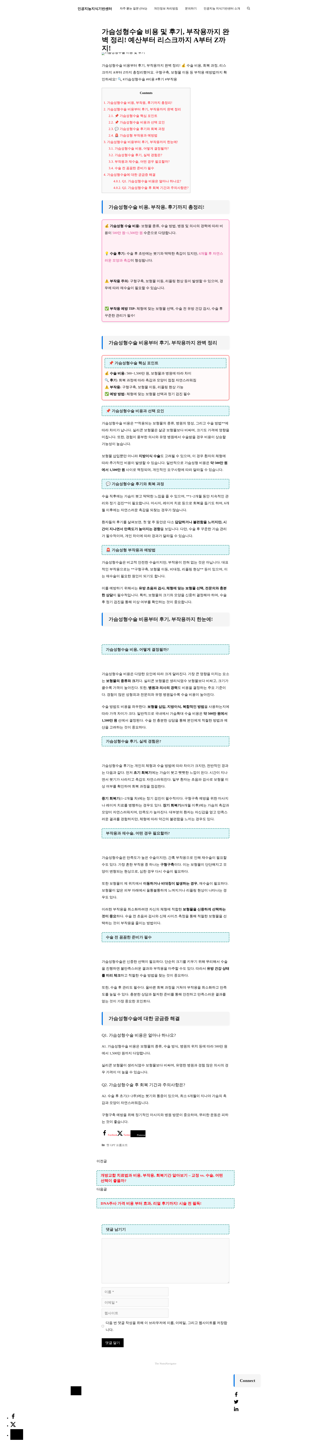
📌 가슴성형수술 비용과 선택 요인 (137, 122)
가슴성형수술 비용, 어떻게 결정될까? (139, 148)
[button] (248, 8)
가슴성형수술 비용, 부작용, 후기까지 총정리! (138, 103)
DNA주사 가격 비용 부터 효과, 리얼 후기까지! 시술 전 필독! (151, 1203)
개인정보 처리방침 (166, 8)
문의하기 (191, 8)
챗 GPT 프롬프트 (117, 1145)
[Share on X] (13, 1426)
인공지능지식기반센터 (95, 9)
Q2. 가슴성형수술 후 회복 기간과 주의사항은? (150, 188)
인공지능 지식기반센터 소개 (222, 8)
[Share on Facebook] (13, 1418)
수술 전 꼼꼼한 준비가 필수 (131, 168)
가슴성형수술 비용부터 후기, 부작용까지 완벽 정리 (142, 109)
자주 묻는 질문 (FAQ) (133, 8)
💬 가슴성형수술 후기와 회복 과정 (137, 129)
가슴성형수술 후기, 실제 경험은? (135, 155)
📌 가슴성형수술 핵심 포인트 (133, 116)
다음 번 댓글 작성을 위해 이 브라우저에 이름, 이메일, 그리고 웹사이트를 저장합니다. (166, 1326)
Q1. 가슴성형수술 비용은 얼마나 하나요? (147, 181)
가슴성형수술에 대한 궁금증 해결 (130, 174)
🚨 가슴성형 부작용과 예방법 (133, 135)
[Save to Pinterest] (16, 1434)
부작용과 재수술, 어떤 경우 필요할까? (139, 161)
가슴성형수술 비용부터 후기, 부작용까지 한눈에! (141, 142)
